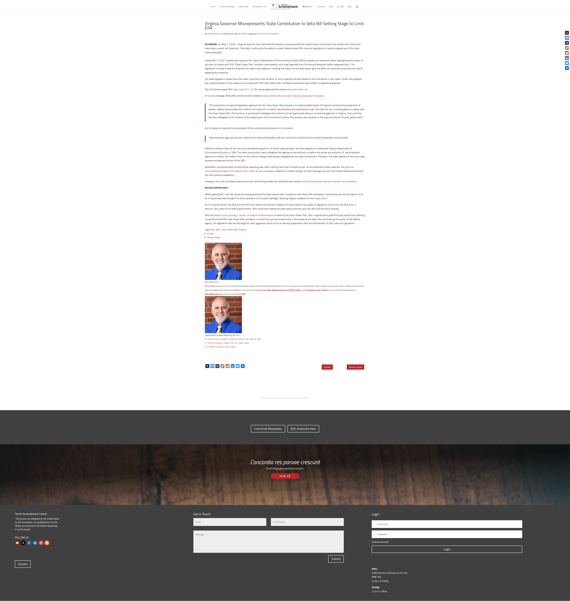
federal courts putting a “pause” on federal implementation (244, 215)
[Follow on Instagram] (41, 542)
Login (447, 549)
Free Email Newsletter (268, 428)
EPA (212, 229)
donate (327, 367)
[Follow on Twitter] (23, 542)
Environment (263, 33)
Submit (336, 558)
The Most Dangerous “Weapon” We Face (222, 342)
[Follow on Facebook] (29, 542)
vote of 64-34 (300, 89)
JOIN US (285, 476)
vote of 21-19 (246, 89)
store (331, 6)
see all (236, 335)
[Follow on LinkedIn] (35, 542)
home (213, 6)
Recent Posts (213, 237)
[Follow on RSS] (47, 542)
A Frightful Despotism (215, 346)
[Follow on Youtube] (17, 542)
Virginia (243, 229)
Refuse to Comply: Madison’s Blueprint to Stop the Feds (228, 339)
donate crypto (355, 367)
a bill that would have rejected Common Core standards (328, 181)
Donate (22, 564)
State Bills (274, 33)
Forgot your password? (380, 541)
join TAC (340, 6)
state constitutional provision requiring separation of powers (293, 95)
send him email (225, 286)
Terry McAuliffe (230, 229)
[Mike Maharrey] (223, 278)
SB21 (223, 60)
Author (210, 233)
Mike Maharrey (214, 33)
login (350, 6)
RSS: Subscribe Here (303, 428)
